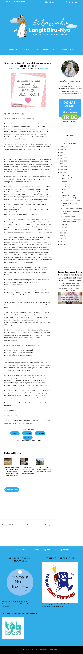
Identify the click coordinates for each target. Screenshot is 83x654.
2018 (62, 170)
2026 (62, 147)
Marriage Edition (66, 50)
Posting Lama (50, 525)
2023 (62, 155)
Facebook (20, 550)
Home (8, 1)
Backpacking (48, 50)
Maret (64, 230)
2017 (61, 172)
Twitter (36, 550)
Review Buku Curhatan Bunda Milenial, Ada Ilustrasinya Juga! (28, 470)
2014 (62, 239)
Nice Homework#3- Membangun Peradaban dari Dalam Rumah (71, 219)
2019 (62, 167)
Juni (63, 192)
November (66, 178)
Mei (63, 224)
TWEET (28, 433)
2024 (62, 152)
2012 (62, 244)
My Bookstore (19, 1)
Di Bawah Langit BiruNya (45, 649)
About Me (13, 50)
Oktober (65, 181)
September (66, 184)
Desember (66, 175)
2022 (62, 158)
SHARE (15, 433)
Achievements (52, 55)
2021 (62, 161)
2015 (62, 236)
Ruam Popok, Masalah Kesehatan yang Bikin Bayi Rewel (44, 469)
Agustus (65, 187)
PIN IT (28, 437)
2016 (62, 233)
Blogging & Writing (33, 55)
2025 (62, 150)
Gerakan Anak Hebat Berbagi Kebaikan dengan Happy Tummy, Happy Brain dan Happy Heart (12, 471)
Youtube (66, 550)
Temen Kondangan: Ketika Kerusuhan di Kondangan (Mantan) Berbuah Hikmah (70, 275)
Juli (63, 190)
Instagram (51, 550)
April (63, 227)
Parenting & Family (14, 69)
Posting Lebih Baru (8, 525)
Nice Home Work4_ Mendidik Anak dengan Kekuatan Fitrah (71, 211)
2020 (62, 164)
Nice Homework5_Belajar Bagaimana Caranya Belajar (70, 203)
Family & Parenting (30, 50)
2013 (62, 242)
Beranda (30, 525)
